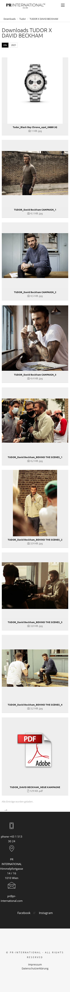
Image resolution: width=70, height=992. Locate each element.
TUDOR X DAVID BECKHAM (44, 18)
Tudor (22, 18)
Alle (5, 45)
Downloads (10, 18)
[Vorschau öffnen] (35, 90)
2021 (13, 45)
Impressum (35, 964)
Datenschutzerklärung (35, 968)
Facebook (23, 913)
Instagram (46, 913)
